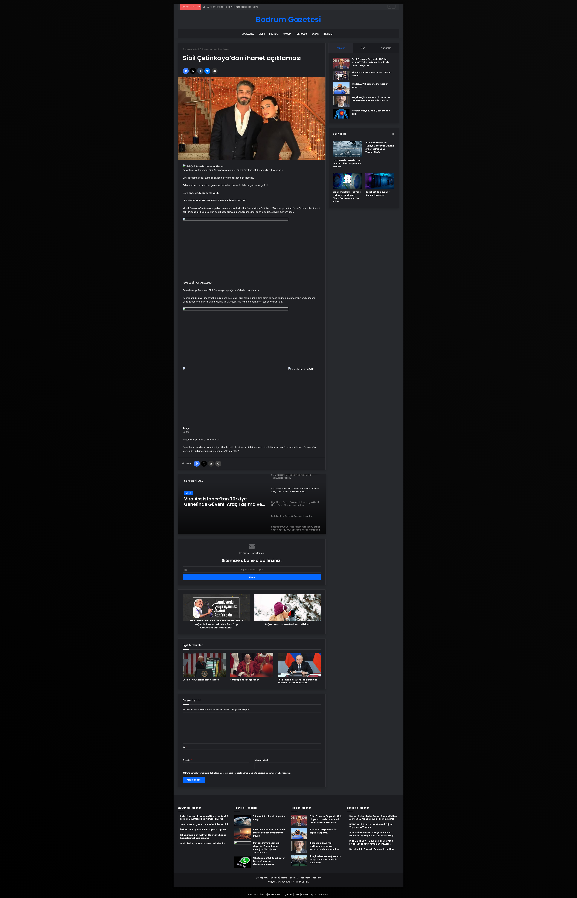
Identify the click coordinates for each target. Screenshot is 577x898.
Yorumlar (386, 47)
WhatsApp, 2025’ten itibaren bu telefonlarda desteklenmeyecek (269, 861)
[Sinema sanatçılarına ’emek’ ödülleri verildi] (341, 75)
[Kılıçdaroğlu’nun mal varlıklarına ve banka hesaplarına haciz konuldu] (341, 101)
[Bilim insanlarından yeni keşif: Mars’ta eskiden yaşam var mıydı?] (242, 833)
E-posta (187, 760)
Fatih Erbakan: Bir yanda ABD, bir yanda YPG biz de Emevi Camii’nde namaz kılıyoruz (370, 62)
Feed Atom (305, 877)
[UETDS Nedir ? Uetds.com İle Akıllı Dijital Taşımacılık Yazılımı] (347, 149)
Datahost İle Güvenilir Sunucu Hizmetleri (218, 501)
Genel (188, 493)
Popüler (340, 47)
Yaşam (315, 33)
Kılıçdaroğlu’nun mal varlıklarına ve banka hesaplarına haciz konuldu (371, 99)
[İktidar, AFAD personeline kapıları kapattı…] (341, 88)
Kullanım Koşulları (309, 894)
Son (363, 47)
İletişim (328, 33)
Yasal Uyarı (324, 894)
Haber (261, 33)
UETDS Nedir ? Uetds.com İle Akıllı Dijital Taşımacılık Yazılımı (347, 163)
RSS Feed (274, 877)
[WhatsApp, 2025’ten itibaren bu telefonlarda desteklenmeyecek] (242, 862)
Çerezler (289, 894)
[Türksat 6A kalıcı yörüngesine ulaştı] (242, 820)
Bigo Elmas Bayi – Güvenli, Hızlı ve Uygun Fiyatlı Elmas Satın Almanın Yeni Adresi (347, 196)
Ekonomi (274, 33)
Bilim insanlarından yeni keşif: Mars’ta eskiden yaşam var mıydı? (269, 832)
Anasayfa (248, 33)
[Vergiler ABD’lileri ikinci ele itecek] (204, 665)
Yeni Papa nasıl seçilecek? (244, 679)
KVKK (297, 894)
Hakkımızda (253, 894)
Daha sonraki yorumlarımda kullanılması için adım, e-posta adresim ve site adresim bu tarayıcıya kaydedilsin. (238, 773)
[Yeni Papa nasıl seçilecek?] (251, 665)
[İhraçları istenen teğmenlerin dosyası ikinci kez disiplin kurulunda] (299, 860)
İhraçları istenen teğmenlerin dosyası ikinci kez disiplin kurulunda (325, 859)
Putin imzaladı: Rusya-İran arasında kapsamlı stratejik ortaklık (297, 681)
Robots (284, 877)
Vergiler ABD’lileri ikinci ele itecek (201, 679)
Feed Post (316, 877)
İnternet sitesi (261, 760)
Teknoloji (301, 33)
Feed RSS (293, 877)
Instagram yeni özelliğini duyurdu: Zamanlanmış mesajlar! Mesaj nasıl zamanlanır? (266, 847)
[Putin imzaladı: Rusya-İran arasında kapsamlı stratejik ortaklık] (299, 665)
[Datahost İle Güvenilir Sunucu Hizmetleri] (379, 181)
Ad (185, 747)
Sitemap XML (262, 877)
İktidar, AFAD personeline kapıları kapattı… (323, 831)
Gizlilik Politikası (275, 894)
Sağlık (287, 33)
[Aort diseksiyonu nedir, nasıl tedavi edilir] (341, 114)
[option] (252, 504)
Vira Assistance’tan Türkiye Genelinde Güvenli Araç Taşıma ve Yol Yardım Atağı (379, 147)
